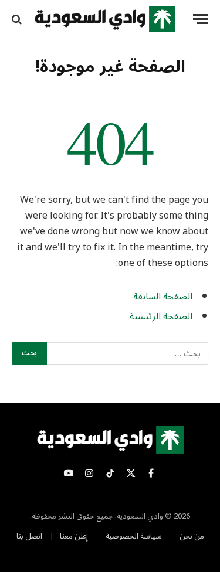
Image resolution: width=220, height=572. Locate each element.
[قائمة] (200, 19)
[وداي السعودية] (105, 19)
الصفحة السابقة (162, 297)
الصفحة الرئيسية (161, 316)
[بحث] (18, 19)
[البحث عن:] (127, 353)
